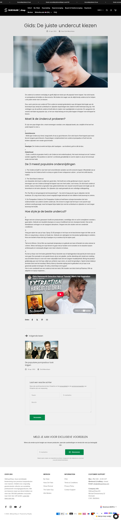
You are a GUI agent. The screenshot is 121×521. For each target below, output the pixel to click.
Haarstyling (46, 8)
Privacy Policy (69, 486)
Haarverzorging (57, 8)
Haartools (87, 8)
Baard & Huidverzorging (73, 8)
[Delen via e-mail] (47, 320)
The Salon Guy (48, 489)
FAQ (55, 12)
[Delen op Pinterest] (42, 320)
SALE (30, 8)
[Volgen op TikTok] (20, 507)
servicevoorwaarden (78, 386)
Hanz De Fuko (48, 482)
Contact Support (69, 489)
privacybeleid (64, 386)
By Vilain (37, 8)
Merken (30, 12)
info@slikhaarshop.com (101, 484)
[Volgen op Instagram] (10, 507)
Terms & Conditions (71, 482)
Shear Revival (48, 486)
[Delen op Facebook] (32, 320)
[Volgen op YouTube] (15, 507)
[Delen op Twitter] (37, 320)
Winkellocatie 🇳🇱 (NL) (42, 12)
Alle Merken (47, 493)
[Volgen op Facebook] (6, 507)
